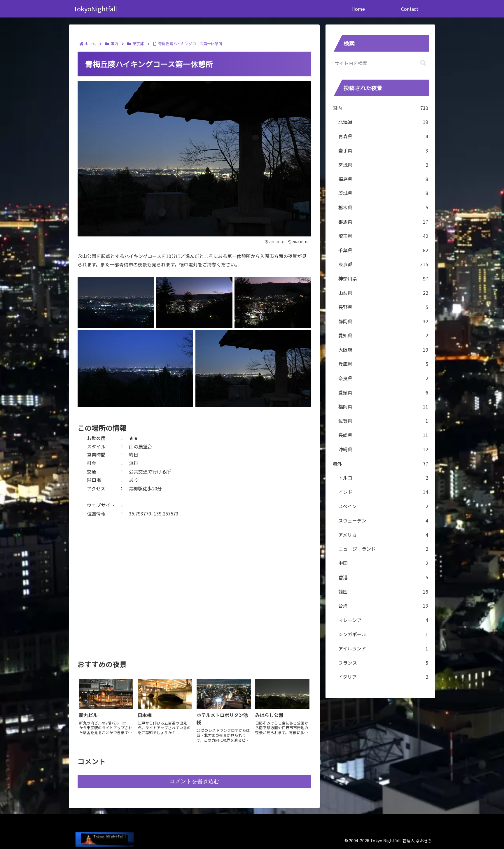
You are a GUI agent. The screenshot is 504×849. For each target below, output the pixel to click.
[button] (423, 63)
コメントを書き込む (194, 781)
